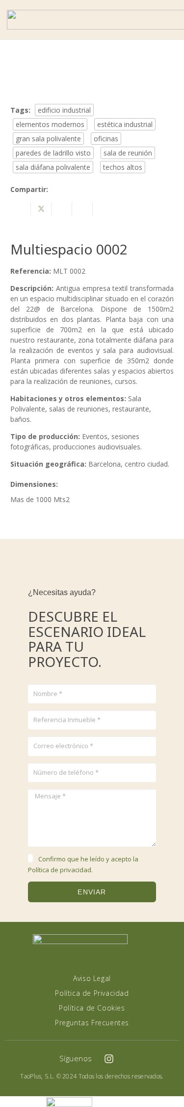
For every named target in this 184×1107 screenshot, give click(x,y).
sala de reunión (128, 153)
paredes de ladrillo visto (53, 153)
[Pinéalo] (82, 209)
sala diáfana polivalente (53, 167)
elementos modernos (50, 124)
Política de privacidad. (60, 869)
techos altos (122, 167)
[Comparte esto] (20, 209)
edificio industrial (64, 110)
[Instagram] (109, 1059)
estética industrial (125, 124)
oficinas (106, 138)
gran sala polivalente (48, 138)
